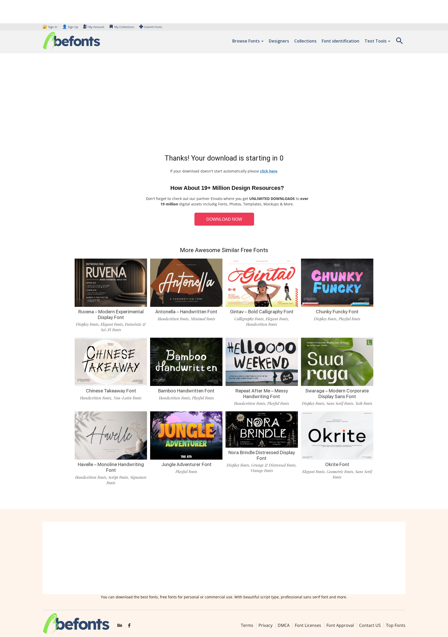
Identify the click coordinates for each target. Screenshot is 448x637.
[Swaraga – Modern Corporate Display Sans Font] (337, 361)
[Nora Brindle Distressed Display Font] (262, 429)
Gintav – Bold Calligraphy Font (261, 311)
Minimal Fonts (203, 318)
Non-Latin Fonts (127, 397)
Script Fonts (118, 477)
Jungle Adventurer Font (186, 464)
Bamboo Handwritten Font (186, 390)
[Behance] (119, 625)
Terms (247, 625)
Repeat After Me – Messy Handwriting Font (261, 393)
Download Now (224, 219)
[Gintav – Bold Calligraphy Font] (262, 282)
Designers (279, 41)
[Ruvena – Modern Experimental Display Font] (111, 282)
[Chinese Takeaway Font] (111, 361)
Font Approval (340, 625)
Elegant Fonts (112, 324)
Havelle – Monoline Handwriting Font (111, 467)
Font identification (340, 41)
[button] (399, 42)
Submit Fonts (153, 27)
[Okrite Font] (337, 435)
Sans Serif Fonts (339, 403)
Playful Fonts (349, 318)
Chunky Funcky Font (337, 311)
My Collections (124, 27)
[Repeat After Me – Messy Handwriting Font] (262, 361)
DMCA (284, 625)
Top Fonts (395, 625)
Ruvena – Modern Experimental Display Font (111, 314)
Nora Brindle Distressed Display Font (261, 455)
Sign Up (70, 27)
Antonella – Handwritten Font (186, 311)
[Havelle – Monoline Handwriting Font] (111, 435)
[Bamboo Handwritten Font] (186, 361)
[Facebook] (129, 625)
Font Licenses (308, 625)
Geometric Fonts (340, 471)
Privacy (265, 625)
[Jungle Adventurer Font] (186, 435)
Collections (305, 41)
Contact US (370, 625)
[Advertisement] (224, 103)
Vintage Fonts (261, 470)
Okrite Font (337, 464)
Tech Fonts (363, 403)
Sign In (50, 27)
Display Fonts (87, 324)
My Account (96, 27)
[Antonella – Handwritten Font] (186, 282)
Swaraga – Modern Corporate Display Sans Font (337, 393)
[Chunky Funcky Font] (337, 282)
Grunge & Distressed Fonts (273, 465)
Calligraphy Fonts (249, 318)
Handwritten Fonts (173, 318)
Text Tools (376, 41)
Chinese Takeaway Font (111, 390)
